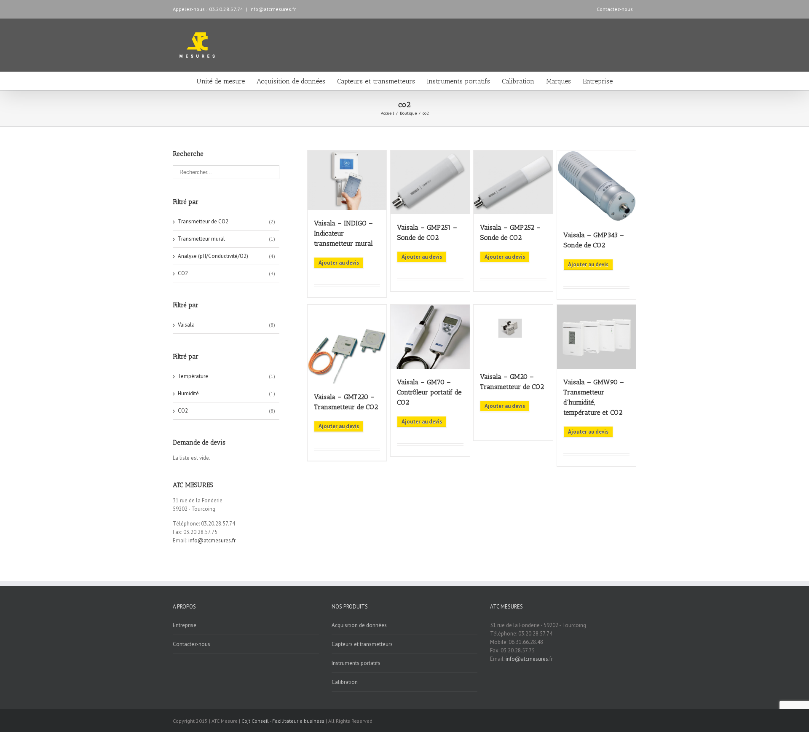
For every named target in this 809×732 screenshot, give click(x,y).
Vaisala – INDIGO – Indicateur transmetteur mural (343, 233)
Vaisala (186, 324)
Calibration (518, 81)
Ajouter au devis (339, 262)
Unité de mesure (220, 81)
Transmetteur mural (201, 238)
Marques (558, 81)
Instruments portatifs (458, 81)
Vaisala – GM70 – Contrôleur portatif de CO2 (429, 392)
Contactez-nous (615, 9)
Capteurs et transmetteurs (376, 81)
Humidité (188, 393)
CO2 (183, 273)
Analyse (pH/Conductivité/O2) (213, 256)
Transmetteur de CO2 (203, 221)
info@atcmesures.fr (272, 9)
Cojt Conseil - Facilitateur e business (283, 721)
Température (193, 376)
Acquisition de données (291, 81)
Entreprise (598, 81)
